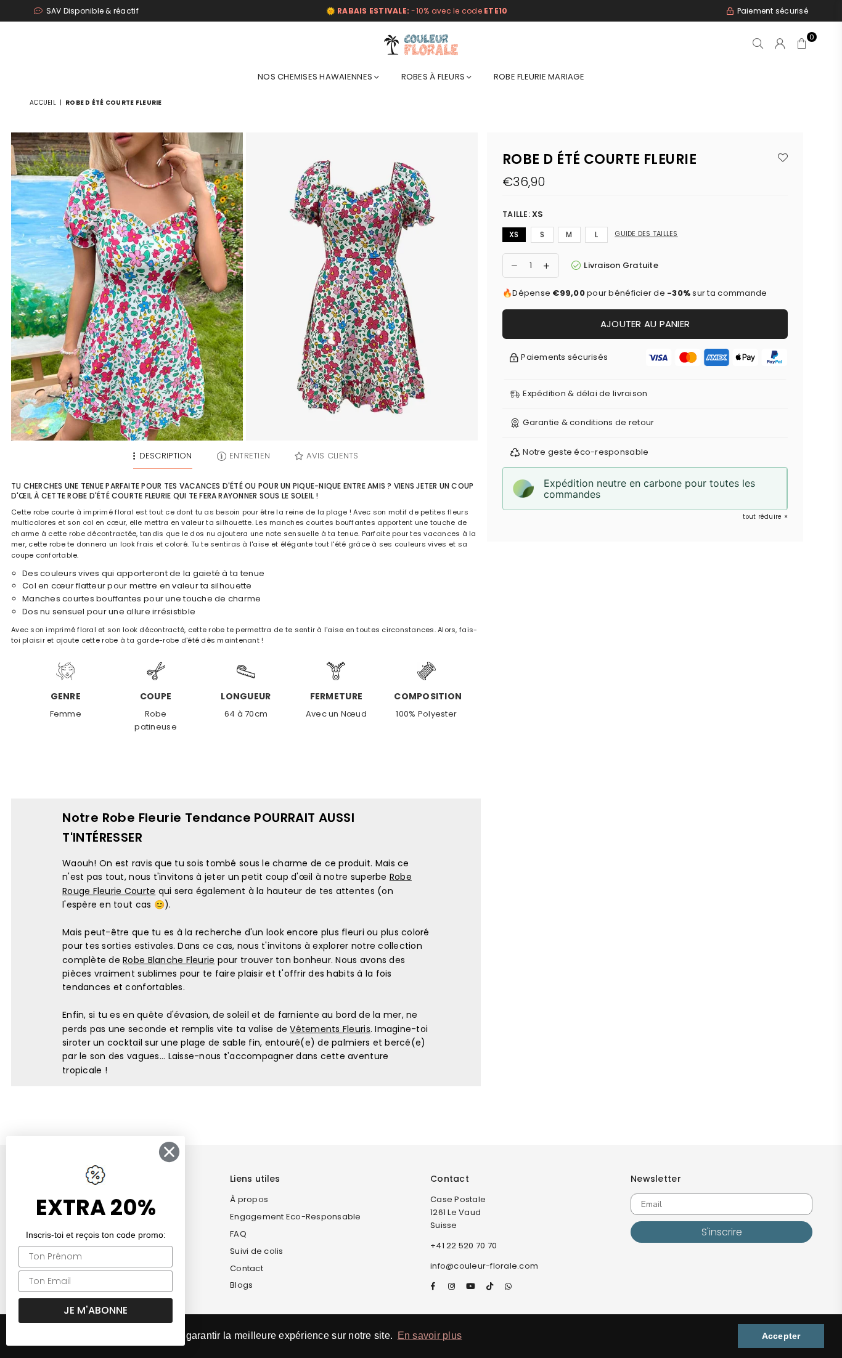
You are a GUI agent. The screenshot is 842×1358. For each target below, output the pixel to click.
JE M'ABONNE (95, 1310)
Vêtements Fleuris (330, 1029)
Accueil (43, 102)
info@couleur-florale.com (484, 1266)
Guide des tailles (646, 233)
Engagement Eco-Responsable (295, 1216)
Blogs (241, 1285)
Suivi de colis (257, 1251)
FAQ (238, 1234)
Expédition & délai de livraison (585, 393)
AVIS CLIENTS (332, 455)
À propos (249, 1199)
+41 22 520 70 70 (463, 1245)
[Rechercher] (758, 43)
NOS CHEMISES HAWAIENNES (316, 77)
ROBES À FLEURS (434, 77)
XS (514, 234)
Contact (246, 1268)
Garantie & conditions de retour (588, 422)
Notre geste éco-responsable (585, 452)
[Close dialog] (169, 1152)
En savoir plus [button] (430, 1335)
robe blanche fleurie (169, 960)
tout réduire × (765, 517)
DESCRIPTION (165, 455)
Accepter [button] (781, 1336)
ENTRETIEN (249, 455)
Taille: (523, 214)
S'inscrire (721, 1232)
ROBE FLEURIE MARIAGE (539, 77)
